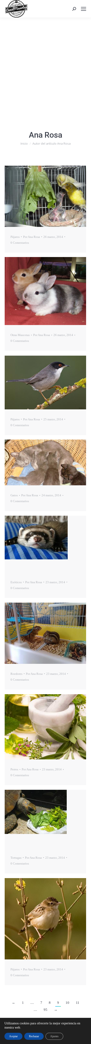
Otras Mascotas (20, 335)
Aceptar (13, 1036)
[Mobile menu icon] (83, 9)
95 (45, 1010)
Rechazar (34, 1036)
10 (67, 1003)
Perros (14, 769)
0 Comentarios (19, 242)
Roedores (16, 674)
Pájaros (15, 237)
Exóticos (16, 582)
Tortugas (15, 857)
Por (31, 237)
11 (77, 1003)
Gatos (14, 495)
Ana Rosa (45, 134)
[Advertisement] (45, 65)
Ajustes (54, 1036)
